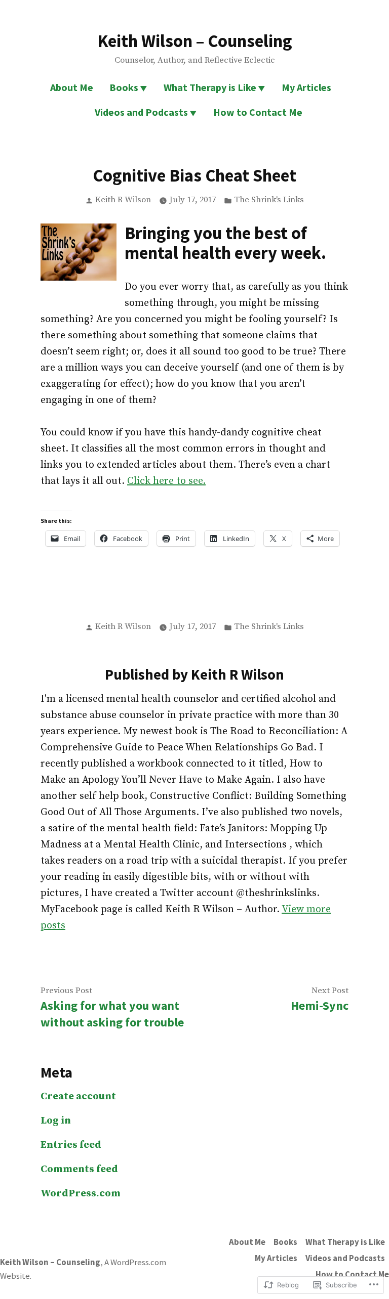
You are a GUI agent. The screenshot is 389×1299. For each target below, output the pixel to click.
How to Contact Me (257, 112)
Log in (56, 1120)
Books (123, 87)
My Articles (306, 87)
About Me (71, 87)
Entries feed (71, 1145)
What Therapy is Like (210, 87)
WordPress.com (81, 1193)
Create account (78, 1096)
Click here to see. (166, 481)
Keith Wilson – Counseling (194, 41)
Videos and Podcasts (141, 112)
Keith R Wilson (123, 200)
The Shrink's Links (269, 200)
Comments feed (79, 1169)
